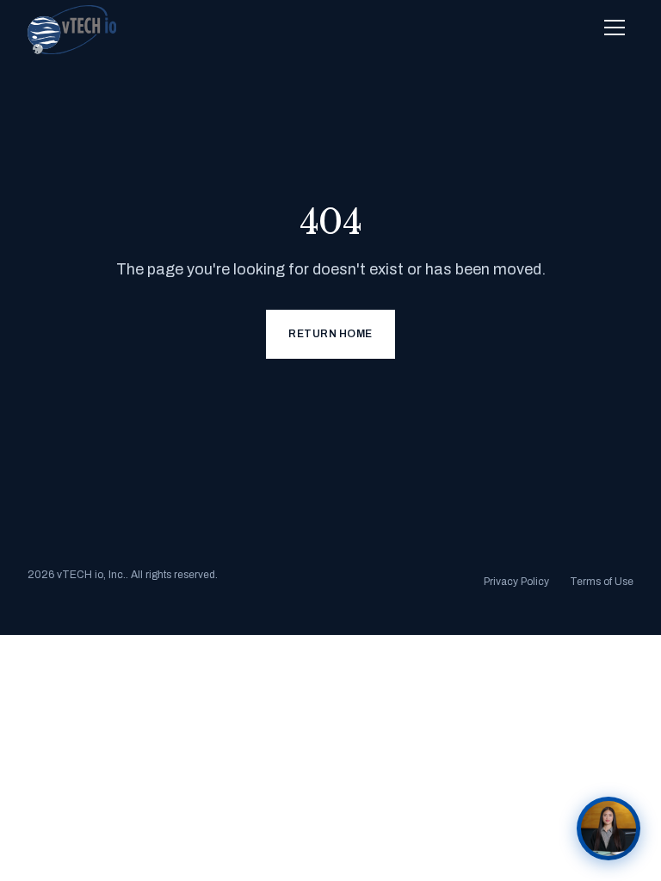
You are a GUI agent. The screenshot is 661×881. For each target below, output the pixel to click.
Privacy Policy (516, 582)
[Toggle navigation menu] (614, 27)
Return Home (330, 334)
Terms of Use (601, 582)
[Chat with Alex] (608, 828)
